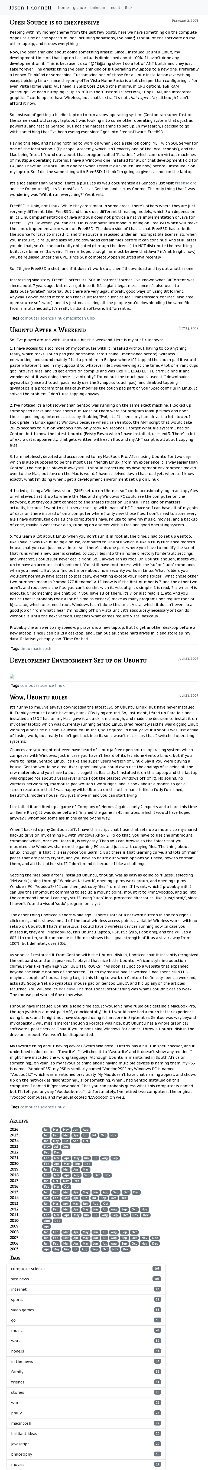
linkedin (97, 7)
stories (85, 1392)
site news (85, 1279)
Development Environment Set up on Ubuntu (78, 660)
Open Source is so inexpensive (54, 22)
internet (85, 1289)
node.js (85, 1351)
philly (85, 1413)
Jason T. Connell (30, 7)
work (85, 1340)
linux (60, 318)
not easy (66, 989)
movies (85, 1464)
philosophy (85, 1454)
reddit (115, 7)
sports (85, 1299)
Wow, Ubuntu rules (38, 697)
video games (85, 1310)
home (63, 7)
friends (85, 1382)
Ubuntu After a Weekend (48, 330)
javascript (85, 1444)
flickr (129, 7)
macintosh (76, 318)
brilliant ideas (85, 1433)
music (85, 1330)
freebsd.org (185, 183)
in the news (85, 1361)
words (85, 1402)
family (85, 1371)
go (85, 1320)
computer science (37, 318)
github (79, 7)
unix (91, 318)
